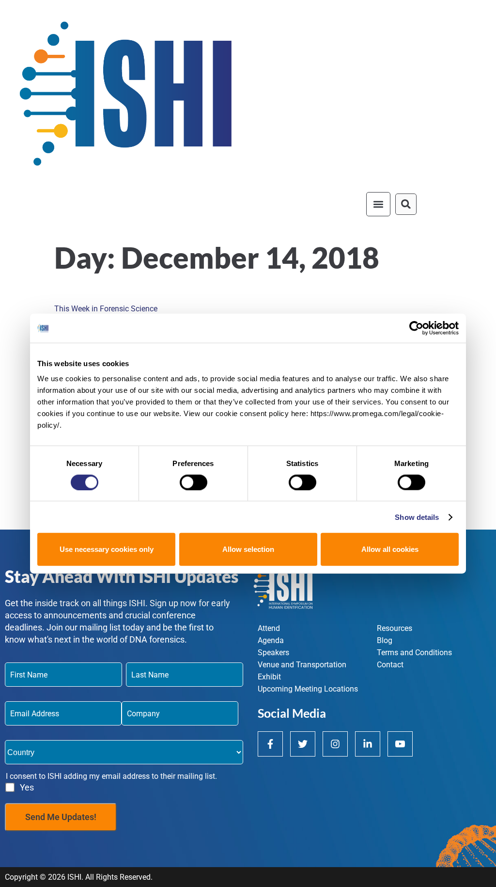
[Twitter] (302, 744)
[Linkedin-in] (367, 744)
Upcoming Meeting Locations (308, 688)
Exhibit (269, 676)
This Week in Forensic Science (105, 308)
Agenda (271, 640)
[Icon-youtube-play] (400, 744)
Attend (269, 628)
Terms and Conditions (414, 652)
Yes (27, 787)
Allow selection (248, 549)
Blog (384, 640)
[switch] (193, 482)
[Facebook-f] (270, 744)
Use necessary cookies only (107, 549)
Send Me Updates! (60, 817)
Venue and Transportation (302, 664)
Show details (417, 517)
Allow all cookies (389, 549)
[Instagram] (335, 744)
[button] (378, 204)
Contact (390, 664)
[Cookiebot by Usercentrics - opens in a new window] (416, 328)
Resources (394, 628)
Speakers (273, 652)
